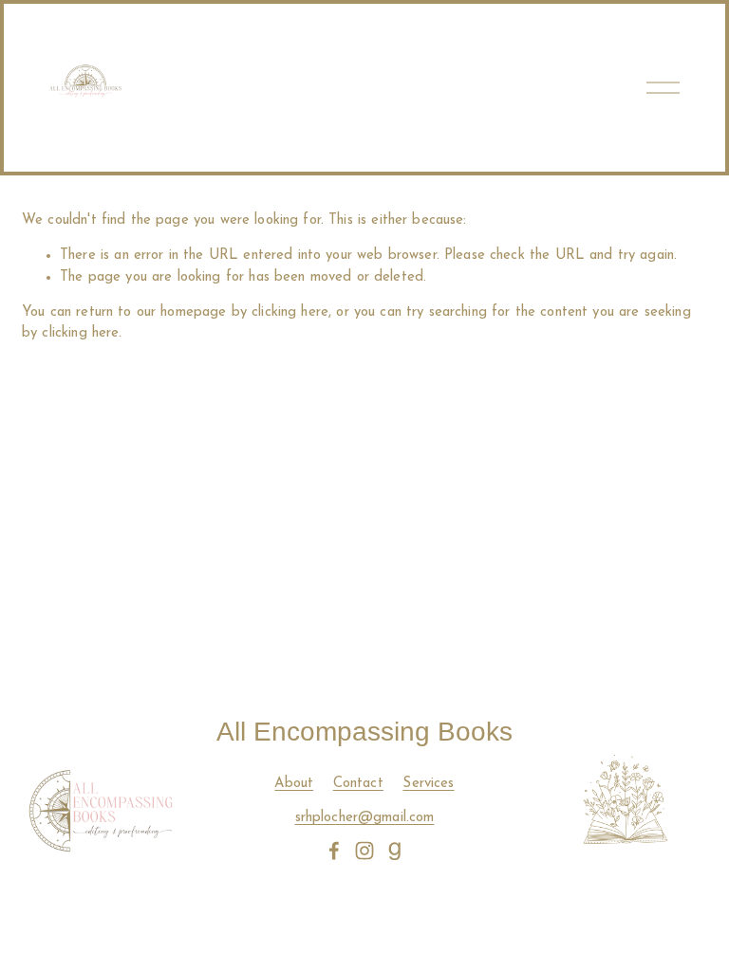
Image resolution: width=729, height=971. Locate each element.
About (293, 784)
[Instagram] (364, 850)
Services (428, 784)
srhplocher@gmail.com (365, 818)
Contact (358, 784)
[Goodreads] (394, 850)
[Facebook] (334, 850)
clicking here (290, 312)
